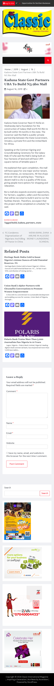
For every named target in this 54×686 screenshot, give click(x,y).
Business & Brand (11, 220)
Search (7, 487)
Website (10, 443)
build (14, 222)
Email (9, 433)
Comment (11, 391)
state (38, 222)
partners (30, 222)
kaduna (21, 222)
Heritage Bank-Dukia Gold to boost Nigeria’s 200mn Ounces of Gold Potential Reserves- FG (25, 260)
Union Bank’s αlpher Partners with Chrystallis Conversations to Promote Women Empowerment (23, 288)
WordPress (32, 682)
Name (10, 423)
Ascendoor (43, 679)
